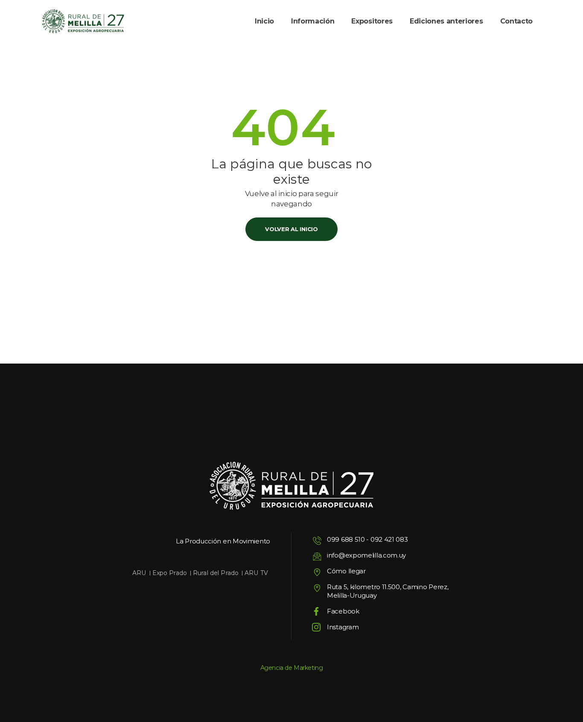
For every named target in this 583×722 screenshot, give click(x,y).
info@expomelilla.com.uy (366, 555)
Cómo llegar (346, 571)
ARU (139, 573)
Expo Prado (169, 573)
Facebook (343, 611)
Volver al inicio (291, 229)
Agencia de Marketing (291, 668)
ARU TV (256, 573)
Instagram (343, 627)
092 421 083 (389, 539)
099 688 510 (346, 539)
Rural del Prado (216, 573)
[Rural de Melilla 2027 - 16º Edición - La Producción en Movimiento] (83, 21)
